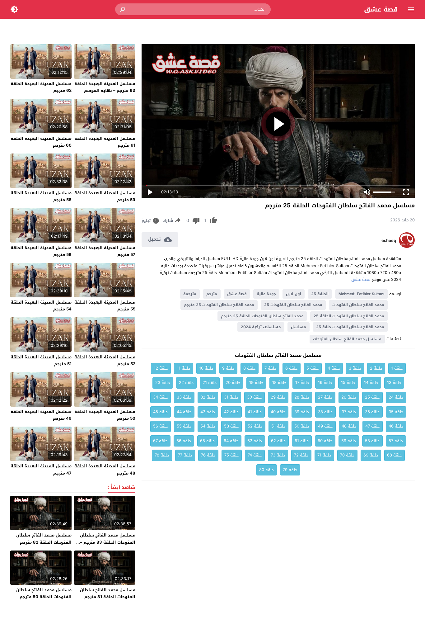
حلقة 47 (372, 426)
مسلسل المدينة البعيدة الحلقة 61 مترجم (104, 142)
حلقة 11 (183, 368)
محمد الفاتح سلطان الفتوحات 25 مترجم (219, 304)
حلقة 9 (228, 368)
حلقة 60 (325, 441)
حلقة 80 (266, 470)
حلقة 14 (371, 382)
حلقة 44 (184, 412)
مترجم (211, 294)
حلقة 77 (185, 455)
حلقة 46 (396, 426)
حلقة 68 (394, 455)
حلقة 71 (324, 455)
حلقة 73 (278, 455)
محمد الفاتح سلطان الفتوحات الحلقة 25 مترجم (262, 316)
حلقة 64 (231, 441)
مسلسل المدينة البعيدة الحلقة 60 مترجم (41, 142)
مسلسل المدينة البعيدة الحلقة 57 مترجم (104, 251)
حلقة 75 (231, 455)
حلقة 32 (207, 397)
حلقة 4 (334, 368)
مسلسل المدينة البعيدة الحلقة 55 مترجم (104, 305)
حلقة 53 (231, 426)
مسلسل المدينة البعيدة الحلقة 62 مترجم (41, 87)
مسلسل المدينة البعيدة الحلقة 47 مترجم (41, 469)
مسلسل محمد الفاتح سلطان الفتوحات (347, 339)
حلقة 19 (256, 382)
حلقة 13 (394, 382)
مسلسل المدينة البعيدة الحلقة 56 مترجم (41, 251)
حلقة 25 (372, 397)
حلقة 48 (349, 426)
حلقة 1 (397, 368)
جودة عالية (266, 294)
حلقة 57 (396, 441)
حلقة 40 (278, 412)
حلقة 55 (184, 426)
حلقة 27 (325, 397)
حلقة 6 (291, 368)
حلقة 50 (301, 426)
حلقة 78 (162, 455)
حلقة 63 (254, 441)
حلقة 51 (278, 426)
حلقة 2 (376, 368)
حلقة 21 (210, 382)
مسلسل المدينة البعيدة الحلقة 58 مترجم (41, 196)
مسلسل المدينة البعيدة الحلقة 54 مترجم (41, 305)
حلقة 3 (355, 368)
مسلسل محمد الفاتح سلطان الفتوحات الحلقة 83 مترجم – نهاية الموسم (107, 542)
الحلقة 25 (320, 294)
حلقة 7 (270, 368)
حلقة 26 (348, 397)
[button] (123, 9)
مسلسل (298, 327)
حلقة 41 (255, 412)
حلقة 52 (255, 426)
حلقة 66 (183, 441)
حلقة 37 (349, 412)
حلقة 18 (279, 382)
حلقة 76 (208, 455)
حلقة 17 (302, 382)
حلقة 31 (231, 397)
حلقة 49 (325, 426)
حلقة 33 (184, 397)
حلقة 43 (207, 412)
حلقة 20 (233, 382)
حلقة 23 (162, 382)
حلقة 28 (301, 397)
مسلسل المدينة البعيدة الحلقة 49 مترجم (41, 415)
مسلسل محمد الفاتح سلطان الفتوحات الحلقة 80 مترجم (44, 593)
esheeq (388, 241)
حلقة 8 (249, 368)
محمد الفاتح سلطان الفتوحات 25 (293, 304)
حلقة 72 (301, 455)
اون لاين (293, 294)
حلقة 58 (372, 441)
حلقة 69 (370, 455)
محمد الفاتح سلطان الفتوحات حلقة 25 (350, 327)
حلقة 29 (278, 397)
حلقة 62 (278, 441)
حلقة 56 (160, 426)
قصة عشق (381, 9)
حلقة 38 (325, 412)
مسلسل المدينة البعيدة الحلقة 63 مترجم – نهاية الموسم (104, 87)
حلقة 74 (255, 455)
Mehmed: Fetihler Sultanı (361, 294)
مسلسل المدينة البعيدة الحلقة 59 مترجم (104, 196)
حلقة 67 (160, 441)
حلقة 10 (206, 368)
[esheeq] (407, 246)
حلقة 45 (160, 412)
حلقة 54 (207, 426)
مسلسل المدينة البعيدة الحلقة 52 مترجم (104, 360)
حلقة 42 (231, 412)
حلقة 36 (372, 412)
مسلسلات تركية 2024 (261, 327)
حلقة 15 (348, 382)
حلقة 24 (396, 397)
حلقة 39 (301, 412)
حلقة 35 (396, 412)
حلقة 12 (161, 368)
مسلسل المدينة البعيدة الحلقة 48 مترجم (104, 469)
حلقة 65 (207, 441)
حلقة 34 (160, 397)
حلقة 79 (290, 470)
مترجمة (189, 294)
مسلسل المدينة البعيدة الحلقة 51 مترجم (41, 360)
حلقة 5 (312, 368)
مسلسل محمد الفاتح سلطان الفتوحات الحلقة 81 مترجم (107, 593)
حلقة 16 (325, 382)
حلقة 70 (347, 455)
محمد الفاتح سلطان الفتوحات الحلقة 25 (349, 316)
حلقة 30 (254, 397)
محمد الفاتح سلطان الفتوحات (358, 304)
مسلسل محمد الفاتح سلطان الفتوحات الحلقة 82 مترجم (44, 538)
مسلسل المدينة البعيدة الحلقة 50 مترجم (104, 415)
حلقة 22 (186, 382)
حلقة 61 (302, 441)
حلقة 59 (348, 441)
